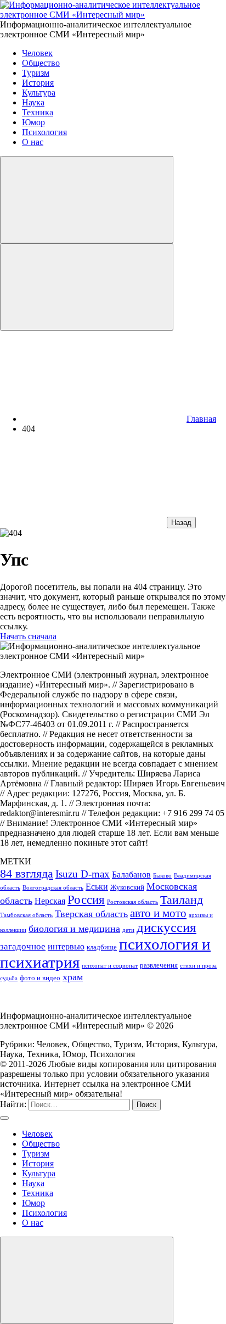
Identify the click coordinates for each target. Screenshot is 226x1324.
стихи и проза (198, 966)
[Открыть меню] (86, 287)
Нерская (50, 901)
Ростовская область (132, 902)
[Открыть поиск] (86, 199)
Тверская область (91, 913)
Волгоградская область (52, 888)
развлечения (159, 965)
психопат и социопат (110, 966)
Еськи (97, 886)
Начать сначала (28, 636)
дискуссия (166, 927)
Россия (86, 899)
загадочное (23, 946)
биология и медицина (74, 928)
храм (73, 976)
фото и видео (40, 978)
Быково (162, 876)
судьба (9, 978)
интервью (66, 946)
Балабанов (131, 874)
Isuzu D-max (82, 874)
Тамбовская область (26, 915)
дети (128, 930)
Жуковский (127, 887)
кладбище (102, 947)
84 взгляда (26, 873)
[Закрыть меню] (86, 1280)
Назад (181, 522)
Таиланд (181, 900)
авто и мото (158, 913)
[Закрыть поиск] (4, 1118)
